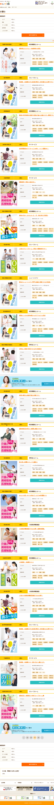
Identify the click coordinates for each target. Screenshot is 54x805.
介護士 (3, 773)
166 (38, 737)
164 (31, 737)
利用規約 (19, 782)
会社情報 (3, 782)
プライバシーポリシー (38, 782)
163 (27, 737)
